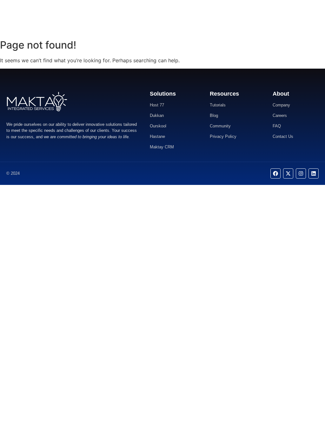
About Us (157, 18)
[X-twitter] (288, 173)
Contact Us (183, 18)
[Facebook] (275, 173)
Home (135, 18)
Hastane (157, 136)
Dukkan (157, 115)
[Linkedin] (313, 173)
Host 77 (157, 105)
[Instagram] (301, 173)
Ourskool (158, 126)
